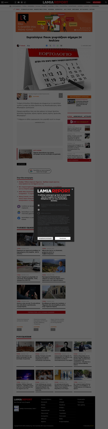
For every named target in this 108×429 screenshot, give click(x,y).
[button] (54, 213)
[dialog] (54, 214)
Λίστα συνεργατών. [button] (54, 224)
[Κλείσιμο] (72, 189)
